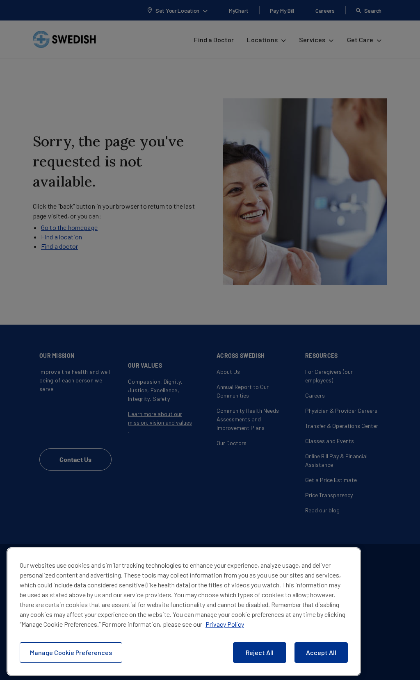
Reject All (260, 652)
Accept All (321, 652)
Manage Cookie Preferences (71, 652)
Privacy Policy (224, 624)
